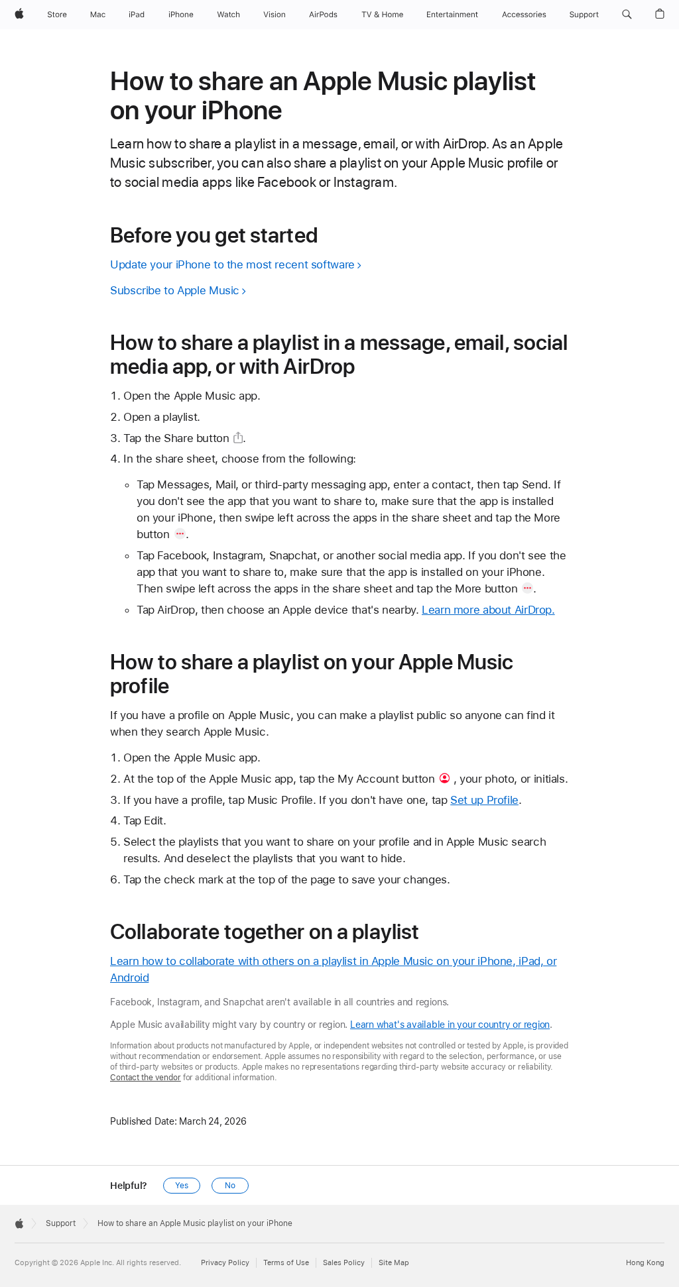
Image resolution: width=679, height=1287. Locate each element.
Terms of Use (286, 1263)
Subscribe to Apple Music (174, 290)
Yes (181, 1185)
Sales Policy (344, 1263)
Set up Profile (484, 800)
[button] (627, 14)
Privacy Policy (225, 1263)
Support (61, 1223)
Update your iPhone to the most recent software (232, 264)
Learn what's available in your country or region (450, 1024)
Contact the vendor (145, 1077)
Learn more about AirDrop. (488, 609)
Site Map (394, 1263)
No (230, 1185)
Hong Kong (645, 1263)
